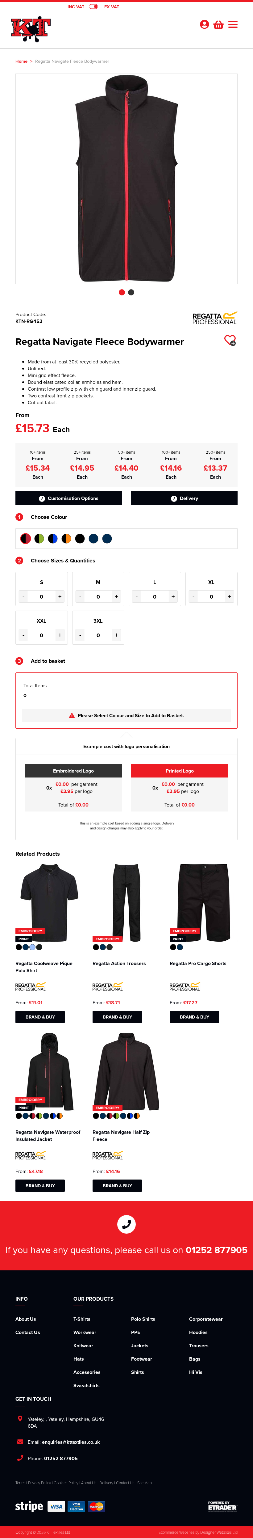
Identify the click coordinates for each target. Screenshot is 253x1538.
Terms (20, 1482)
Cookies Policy (66, 1482)
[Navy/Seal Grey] (107, 538)
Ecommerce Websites (176, 1532)
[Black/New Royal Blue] (52, 538)
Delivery (188, 498)
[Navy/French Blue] (93, 538)
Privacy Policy (39, 1482)
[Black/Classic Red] (25, 538)
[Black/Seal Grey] (80, 538)
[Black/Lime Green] (39, 538)
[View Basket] (217, 24)
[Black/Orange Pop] (66, 538)
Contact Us (27, 1332)
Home (21, 61)
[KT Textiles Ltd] (31, 26)
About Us (25, 1319)
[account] (204, 24)
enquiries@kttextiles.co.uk (71, 1442)
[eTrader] (223, 1506)
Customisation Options (72, 498)
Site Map (144, 1482)
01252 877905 (216, 1249)
